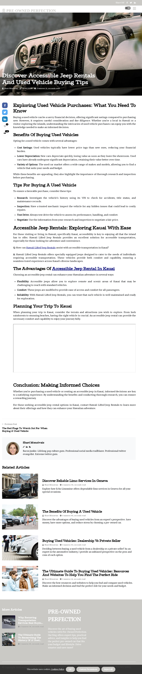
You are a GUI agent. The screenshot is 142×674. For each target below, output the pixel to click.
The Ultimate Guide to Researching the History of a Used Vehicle (29, 638)
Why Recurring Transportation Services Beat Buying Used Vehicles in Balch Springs (30, 620)
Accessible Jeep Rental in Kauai (83, 268)
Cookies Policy (57, 669)
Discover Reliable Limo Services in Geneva (75, 480)
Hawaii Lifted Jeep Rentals (41, 247)
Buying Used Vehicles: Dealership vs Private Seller (81, 540)
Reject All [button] (108, 669)
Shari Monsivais (11, 88)
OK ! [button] (70, 669)
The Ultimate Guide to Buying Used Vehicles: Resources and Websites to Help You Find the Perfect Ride (85, 573)
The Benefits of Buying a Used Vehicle (72, 511)
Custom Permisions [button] (88, 669)
